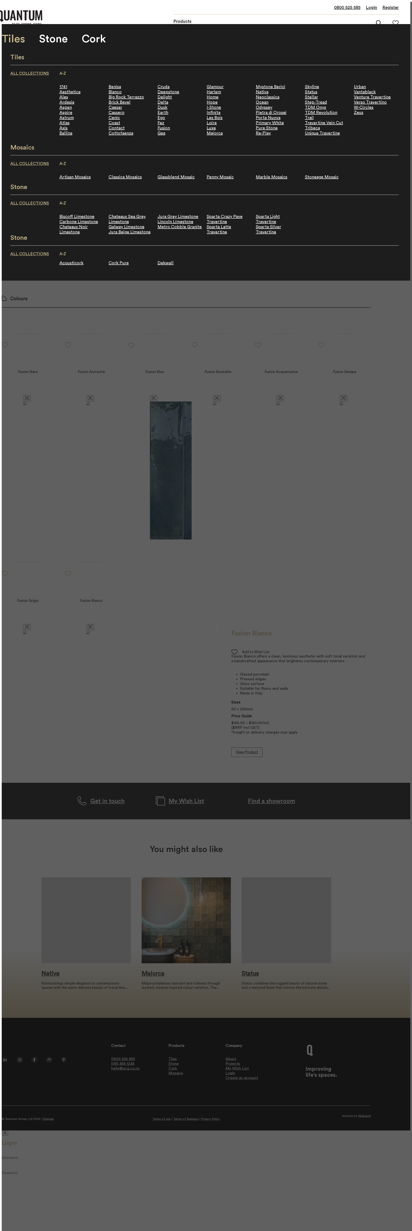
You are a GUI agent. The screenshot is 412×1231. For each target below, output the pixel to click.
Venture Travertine (372, 97)
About (215, 31)
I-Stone (214, 107)
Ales (63, 97)
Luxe (211, 128)
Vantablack (365, 92)
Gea (161, 133)
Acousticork (71, 263)
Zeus (358, 112)
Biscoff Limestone (76, 216)
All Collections (29, 74)
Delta (163, 102)
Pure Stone (267, 128)
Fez (161, 123)
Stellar (311, 97)
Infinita (213, 112)
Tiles (13, 39)
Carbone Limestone (78, 222)
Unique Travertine (322, 133)
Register (390, 7)
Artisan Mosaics (75, 177)
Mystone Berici (270, 87)
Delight (165, 97)
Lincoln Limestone (175, 222)
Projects (217, 26)
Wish (395, 23)
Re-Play (263, 133)
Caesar (115, 107)
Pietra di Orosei (271, 112)
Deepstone (168, 92)
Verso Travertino (370, 102)
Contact (117, 128)
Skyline (312, 87)
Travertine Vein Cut (324, 123)
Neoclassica (267, 97)
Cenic (114, 118)
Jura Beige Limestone (130, 232)
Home (212, 97)
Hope (212, 102)
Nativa (262, 92)
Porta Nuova (268, 118)
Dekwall (166, 263)
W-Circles (363, 107)
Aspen (65, 107)
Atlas (64, 123)
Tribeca (312, 128)
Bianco (115, 92)
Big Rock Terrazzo (126, 97)
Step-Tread (316, 102)
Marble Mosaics (271, 177)
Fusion (164, 128)
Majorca (215, 133)
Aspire (65, 112)
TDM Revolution (321, 112)
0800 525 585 (347, 7)
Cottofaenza (121, 133)
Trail (309, 118)
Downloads (220, 36)
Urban (360, 87)
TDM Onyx (315, 107)
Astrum (66, 118)
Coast (114, 123)
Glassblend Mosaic (176, 177)
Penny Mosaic (220, 177)
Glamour (215, 87)
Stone (53, 39)
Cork (94, 39)
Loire (212, 123)
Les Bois (215, 118)
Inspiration (219, 41)
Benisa (115, 87)
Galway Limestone (126, 227)
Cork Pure (119, 263)
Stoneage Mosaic (322, 177)
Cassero (116, 112)
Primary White (270, 123)
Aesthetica (69, 92)
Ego (161, 118)
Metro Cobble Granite (180, 227)
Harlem (214, 92)
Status (311, 92)
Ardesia (66, 102)
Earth (163, 112)
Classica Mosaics (125, 177)
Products (182, 21)
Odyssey (264, 107)
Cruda (164, 87)
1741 (63, 87)
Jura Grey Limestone (178, 216)
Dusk (162, 107)
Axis (63, 128)
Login (371, 7)
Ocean (262, 102)
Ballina (65, 133)
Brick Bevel (119, 102)
